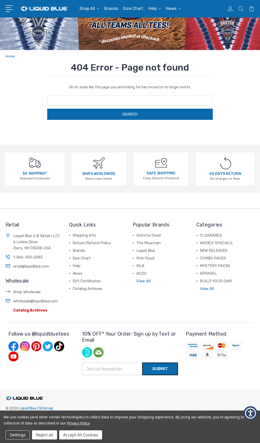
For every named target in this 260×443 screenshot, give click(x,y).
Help (152, 8)
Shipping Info (84, 235)
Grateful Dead (148, 235)
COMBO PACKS (213, 258)
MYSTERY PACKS (215, 266)
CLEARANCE (211, 235)
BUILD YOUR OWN (216, 281)
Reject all (44, 435)
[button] (10, 8)
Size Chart (133, 8)
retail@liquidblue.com (31, 266)
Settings (18, 435)
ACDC (141, 273)
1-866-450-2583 (28, 257)
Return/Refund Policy (92, 243)
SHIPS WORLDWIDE (99, 174)
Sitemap (46, 408)
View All (143, 281)
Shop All (87, 8)
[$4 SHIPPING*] (35, 162)
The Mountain (148, 243)
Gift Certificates (87, 281)
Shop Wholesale (27, 292)
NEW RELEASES (214, 250)
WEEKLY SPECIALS (216, 243)
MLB (140, 266)
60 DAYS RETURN (225, 174)
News (171, 8)
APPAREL (208, 273)
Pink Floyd (145, 258)
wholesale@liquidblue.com (35, 301)
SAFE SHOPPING (161, 173)
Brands (111, 8)
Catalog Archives (30, 310)
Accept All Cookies (80, 435)
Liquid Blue (145, 250)
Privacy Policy (78, 423)
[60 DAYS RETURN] (225, 163)
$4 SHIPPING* (35, 173)
